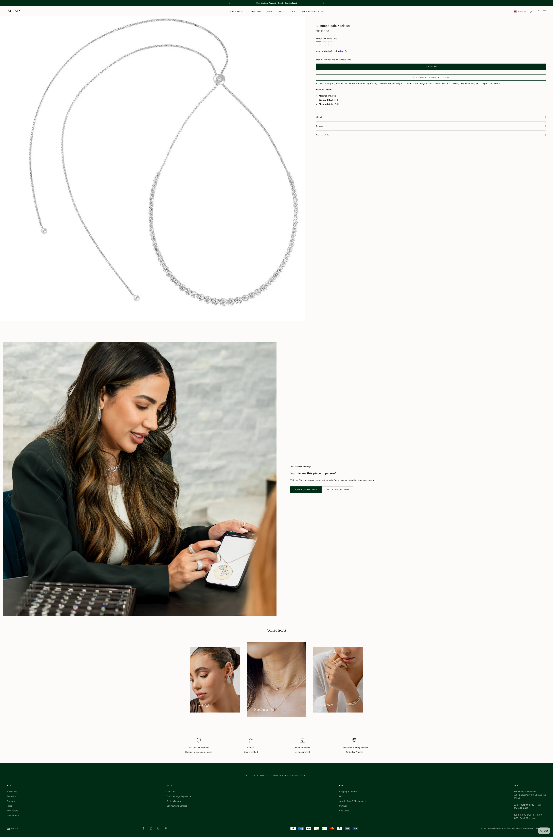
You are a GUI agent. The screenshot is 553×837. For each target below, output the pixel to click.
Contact (343, 806)
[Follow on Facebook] (143, 828)
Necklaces (12, 791)
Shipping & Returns (348, 791)
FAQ (341, 796)
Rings (9, 806)
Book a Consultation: (258, 3)
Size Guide (344, 810)
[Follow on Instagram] (150, 828)
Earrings (11, 801)
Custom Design (173, 801)
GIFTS (282, 11)
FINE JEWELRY (236, 11)
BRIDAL (270, 11)
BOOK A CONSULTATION (312, 11)
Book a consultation (306, 489)
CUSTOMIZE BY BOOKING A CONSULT (431, 77)
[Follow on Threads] (158, 828)
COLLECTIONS (255, 11)
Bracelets (11, 796)
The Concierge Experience (178, 796)
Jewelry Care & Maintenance (352, 801)
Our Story (171, 791)
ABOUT (293, 11)
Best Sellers (12, 810)
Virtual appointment (337, 489)
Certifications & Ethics (176, 806)
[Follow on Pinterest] (165, 828)
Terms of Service (526, 828)
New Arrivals (13, 815)
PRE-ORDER (431, 66)
